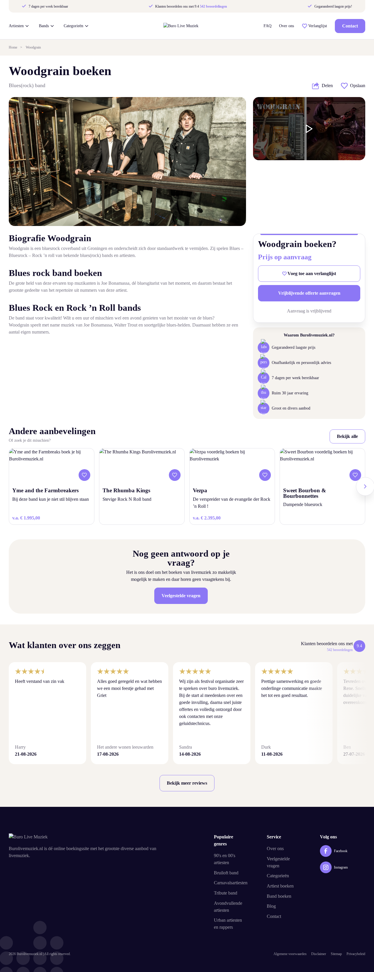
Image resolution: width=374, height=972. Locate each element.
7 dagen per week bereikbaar (48, 6)
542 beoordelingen (213, 6)
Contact (350, 25)
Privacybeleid (356, 954)
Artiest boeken (280, 885)
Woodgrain (33, 47)
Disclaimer (318, 954)
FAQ (267, 26)
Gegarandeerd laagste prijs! (333, 6)
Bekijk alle (347, 436)
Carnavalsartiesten (230, 882)
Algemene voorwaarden (290, 954)
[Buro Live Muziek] (180, 26)
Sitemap (336, 954)
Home (13, 47)
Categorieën (73, 26)
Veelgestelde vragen (181, 595)
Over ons (286, 26)
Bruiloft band (226, 872)
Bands (44, 26)
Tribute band (225, 892)
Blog (271, 906)
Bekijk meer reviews (187, 783)
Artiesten (16, 26)
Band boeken (279, 896)
